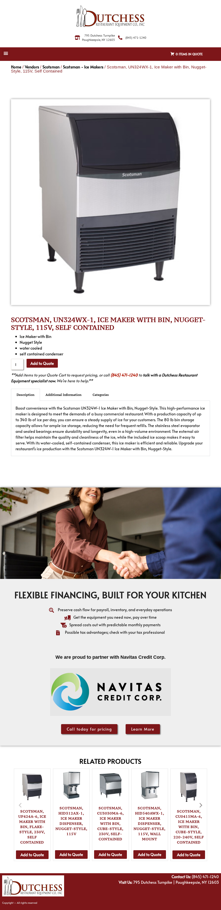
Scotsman (51, 66)
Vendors (32, 66)
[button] (5, 53)
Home (16, 66)
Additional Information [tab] (63, 395)
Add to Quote (42, 363)
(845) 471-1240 (124, 375)
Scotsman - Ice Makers (83, 66)
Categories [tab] (101, 395)
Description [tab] (25, 395)
